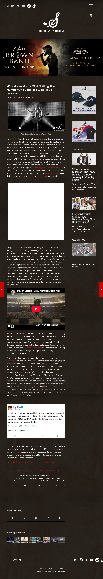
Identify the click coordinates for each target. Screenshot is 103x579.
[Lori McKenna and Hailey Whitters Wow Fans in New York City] (2, 289)
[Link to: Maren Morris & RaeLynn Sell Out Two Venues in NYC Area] (54, 540)
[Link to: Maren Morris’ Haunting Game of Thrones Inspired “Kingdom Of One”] (10, 540)
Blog (20, 97)
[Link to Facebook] (18, 6)
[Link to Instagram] (7, 6)
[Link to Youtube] (23, 6)
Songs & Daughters (33, 348)
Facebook (61, 485)
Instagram (45, 485)
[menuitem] (92, 6)
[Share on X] (24, 518)
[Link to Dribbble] (34, 6)
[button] (51, 57)
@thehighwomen (52, 173)
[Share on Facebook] (13, 518)
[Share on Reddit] (48, 518)
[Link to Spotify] (29, 6)
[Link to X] (13, 6)
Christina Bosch (30, 97)
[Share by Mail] (59, 518)
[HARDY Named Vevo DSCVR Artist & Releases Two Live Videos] (101, 289)
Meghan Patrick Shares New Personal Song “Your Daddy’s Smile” (83, 218)
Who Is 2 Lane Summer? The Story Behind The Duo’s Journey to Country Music (83, 174)
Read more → (81, 190)
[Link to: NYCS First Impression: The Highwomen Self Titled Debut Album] (17, 540)
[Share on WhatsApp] (36, 518)
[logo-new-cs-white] (51, 20)
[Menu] (91, 6)
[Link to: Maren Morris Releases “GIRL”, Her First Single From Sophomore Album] (32, 540)
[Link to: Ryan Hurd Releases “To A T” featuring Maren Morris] (24, 540)
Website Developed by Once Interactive (51, 571)
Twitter (52, 485)
